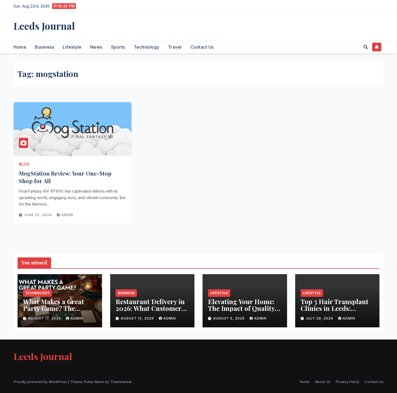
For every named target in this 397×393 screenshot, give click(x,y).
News (96, 47)
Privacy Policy (347, 381)
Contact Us (202, 47)
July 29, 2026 (320, 318)
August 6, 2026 (229, 318)
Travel (175, 47)
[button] (366, 47)
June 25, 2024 (38, 215)
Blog (24, 164)
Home (20, 47)
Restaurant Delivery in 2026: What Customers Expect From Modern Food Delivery (150, 311)
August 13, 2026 (138, 318)
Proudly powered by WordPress (41, 381)
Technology (146, 47)
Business (44, 47)
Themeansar (121, 381)
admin (76, 318)
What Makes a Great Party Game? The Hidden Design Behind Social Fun (58, 311)
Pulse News (94, 381)
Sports (118, 47)
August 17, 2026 (45, 318)
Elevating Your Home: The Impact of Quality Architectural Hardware (241, 311)
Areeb (67, 215)
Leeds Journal (44, 25)
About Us (322, 381)
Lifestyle (72, 47)
